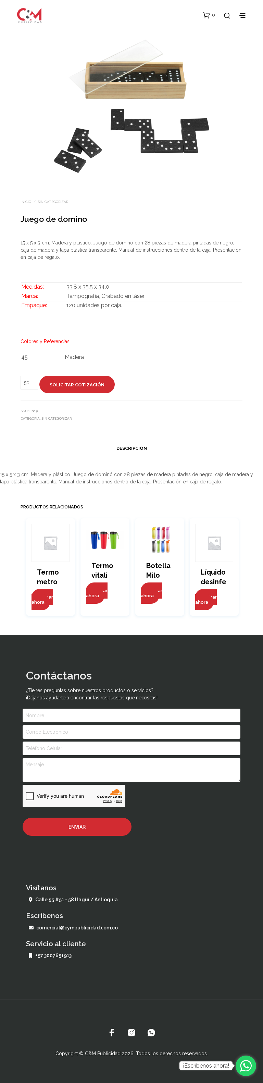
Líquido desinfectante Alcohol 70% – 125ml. (213, 582)
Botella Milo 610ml (158, 575)
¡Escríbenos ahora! (206, 1065)
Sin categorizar (53, 202)
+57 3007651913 (53, 955)
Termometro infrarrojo (50, 582)
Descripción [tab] (131, 448)
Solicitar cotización (77, 384)
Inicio (26, 202)
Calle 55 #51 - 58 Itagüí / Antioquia (76, 899)
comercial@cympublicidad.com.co (77, 927)
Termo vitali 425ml (102, 575)
